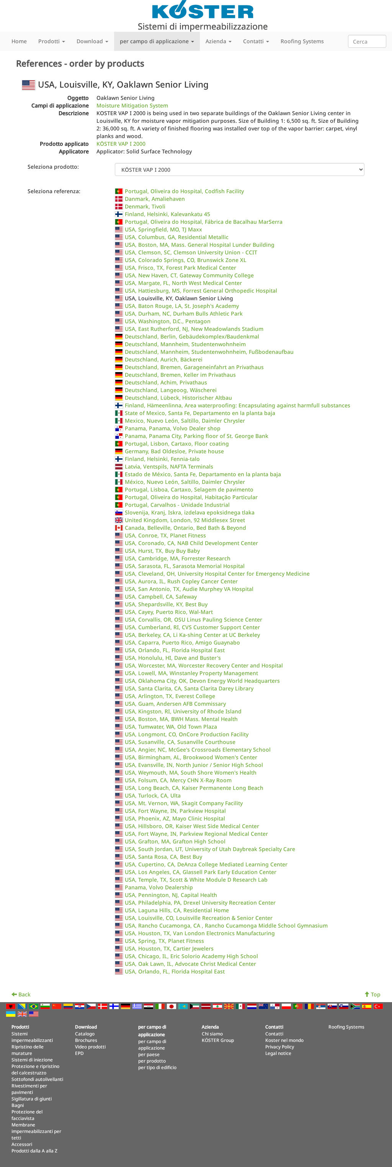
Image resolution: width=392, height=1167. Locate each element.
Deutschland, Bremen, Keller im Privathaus (180, 374)
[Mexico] (241, 1005)
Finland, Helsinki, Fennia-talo (162, 458)
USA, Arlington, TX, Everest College (170, 696)
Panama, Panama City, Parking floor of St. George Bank (196, 435)
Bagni (17, 1105)
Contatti (274, 1033)
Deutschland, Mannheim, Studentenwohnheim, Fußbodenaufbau (209, 351)
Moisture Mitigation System (132, 105)
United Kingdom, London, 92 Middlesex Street (185, 520)
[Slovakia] (333, 1005)
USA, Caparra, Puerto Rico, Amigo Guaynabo (182, 642)
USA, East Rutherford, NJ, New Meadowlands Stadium (194, 328)
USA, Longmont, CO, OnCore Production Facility (186, 734)
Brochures (86, 1040)
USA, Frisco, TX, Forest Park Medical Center (180, 267)
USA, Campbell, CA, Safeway (161, 596)
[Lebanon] (218, 1005)
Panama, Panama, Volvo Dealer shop (172, 428)
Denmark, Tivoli (145, 206)
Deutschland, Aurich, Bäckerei (164, 359)
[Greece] (138, 1005)
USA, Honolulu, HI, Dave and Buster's (173, 657)
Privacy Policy (279, 1046)
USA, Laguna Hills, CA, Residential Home (177, 910)
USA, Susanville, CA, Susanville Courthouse (180, 741)
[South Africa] (356, 1005)
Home (19, 41)
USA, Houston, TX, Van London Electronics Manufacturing (200, 933)
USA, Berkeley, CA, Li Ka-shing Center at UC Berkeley (192, 634)
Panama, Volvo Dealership (159, 887)
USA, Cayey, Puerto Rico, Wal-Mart (169, 611)
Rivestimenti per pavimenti (29, 1088)
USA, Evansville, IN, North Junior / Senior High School (194, 764)
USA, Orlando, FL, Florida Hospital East (175, 650)
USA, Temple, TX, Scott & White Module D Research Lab (196, 879)
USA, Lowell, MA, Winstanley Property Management (191, 673)
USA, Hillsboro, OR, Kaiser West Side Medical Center (192, 826)
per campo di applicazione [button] (155, 41)
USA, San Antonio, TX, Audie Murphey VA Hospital (189, 588)
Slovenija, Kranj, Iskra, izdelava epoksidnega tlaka (190, 512)
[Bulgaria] (46, 1005)
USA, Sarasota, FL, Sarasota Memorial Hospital (185, 566)
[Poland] (287, 1005)
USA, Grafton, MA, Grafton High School (175, 841)
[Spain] (367, 1005)
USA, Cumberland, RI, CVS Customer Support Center (192, 627)
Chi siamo (212, 1033)
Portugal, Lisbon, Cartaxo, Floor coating (177, 443)
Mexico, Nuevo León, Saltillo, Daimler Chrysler (185, 420)
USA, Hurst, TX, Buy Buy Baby (162, 550)
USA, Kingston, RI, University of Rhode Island (183, 711)
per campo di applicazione (152, 1044)
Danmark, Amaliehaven (155, 198)
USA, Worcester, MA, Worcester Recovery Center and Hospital (204, 665)
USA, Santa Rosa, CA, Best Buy (163, 856)
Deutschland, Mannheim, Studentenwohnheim (185, 344)
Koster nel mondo (284, 1040)
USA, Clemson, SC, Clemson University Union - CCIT (191, 252)
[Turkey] (379, 1005)
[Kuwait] (195, 1005)
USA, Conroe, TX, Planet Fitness (165, 535)
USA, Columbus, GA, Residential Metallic (177, 237)
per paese (149, 1054)
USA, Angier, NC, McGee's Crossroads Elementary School (198, 749)
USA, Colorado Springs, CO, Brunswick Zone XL (186, 260)
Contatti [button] (254, 41)
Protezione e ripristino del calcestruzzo (35, 1069)
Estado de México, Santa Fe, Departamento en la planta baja (203, 474)
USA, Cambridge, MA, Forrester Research (177, 558)
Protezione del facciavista (26, 1114)
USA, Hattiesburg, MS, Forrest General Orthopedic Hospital (201, 290)
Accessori (21, 1144)
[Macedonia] (229, 1005)
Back (24, 994)
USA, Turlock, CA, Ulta (153, 795)
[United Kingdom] (23, 1013)
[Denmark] (103, 1005)
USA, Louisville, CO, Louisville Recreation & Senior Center (199, 917)
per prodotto (152, 1061)
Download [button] (91, 41)
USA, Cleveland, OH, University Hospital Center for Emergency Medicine (217, 573)
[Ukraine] (11, 1013)
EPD (79, 1053)
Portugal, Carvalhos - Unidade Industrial (177, 504)
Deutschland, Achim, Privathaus (166, 382)
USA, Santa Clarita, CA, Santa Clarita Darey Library (189, 688)
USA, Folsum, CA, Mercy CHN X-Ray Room (178, 780)
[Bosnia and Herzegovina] (23, 1005)
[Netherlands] (252, 1005)
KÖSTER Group (218, 1040)
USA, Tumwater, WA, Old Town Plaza (171, 726)
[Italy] (161, 1005)
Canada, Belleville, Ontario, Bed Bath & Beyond (185, 527)
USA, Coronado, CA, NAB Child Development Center (191, 543)
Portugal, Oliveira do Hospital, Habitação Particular (191, 497)
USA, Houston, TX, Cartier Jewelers (169, 948)
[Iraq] (149, 1005)
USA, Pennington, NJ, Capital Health (171, 894)
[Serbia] (321, 1005)
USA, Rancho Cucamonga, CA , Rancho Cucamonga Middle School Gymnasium (226, 925)
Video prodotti (90, 1046)
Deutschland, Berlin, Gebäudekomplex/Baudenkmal (192, 336)
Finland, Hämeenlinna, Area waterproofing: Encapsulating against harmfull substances (237, 405)
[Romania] (310, 1005)
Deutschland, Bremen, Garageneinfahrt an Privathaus (194, 367)
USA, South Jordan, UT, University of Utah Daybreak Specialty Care (210, 849)
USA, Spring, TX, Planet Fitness (164, 940)
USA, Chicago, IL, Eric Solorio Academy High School (191, 956)
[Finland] (115, 1005)
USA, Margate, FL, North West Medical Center (183, 282)
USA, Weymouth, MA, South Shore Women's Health (190, 772)
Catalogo (85, 1033)
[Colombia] (69, 1005)
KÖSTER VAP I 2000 (120, 143)
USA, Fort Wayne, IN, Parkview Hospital (175, 810)
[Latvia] (206, 1005)
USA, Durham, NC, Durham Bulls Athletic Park (184, 313)
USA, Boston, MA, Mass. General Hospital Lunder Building (199, 244)
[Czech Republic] (92, 1005)
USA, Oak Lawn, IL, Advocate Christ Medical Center (190, 963)
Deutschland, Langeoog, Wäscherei (171, 390)
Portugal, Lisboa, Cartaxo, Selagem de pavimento (189, 489)
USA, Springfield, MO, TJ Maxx (163, 229)
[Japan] (172, 1005)
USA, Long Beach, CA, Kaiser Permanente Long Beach (194, 787)
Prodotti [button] (49, 41)
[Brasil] (34, 1005)
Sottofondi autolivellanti (37, 1079)
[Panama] (275, 1005)
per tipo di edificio (157, 1067)
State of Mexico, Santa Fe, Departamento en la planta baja (200, 413)
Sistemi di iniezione (32, 1059)
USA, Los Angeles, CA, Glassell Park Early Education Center (200, 872)
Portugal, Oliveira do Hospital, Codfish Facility (184, 191)
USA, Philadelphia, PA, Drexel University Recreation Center (200, 902)
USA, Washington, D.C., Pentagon (168, 321)
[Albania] (11, 1005)
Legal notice (278, 1053)
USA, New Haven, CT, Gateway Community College (189, 275)
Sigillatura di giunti (31, 1098)
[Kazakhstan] (183, 1005)
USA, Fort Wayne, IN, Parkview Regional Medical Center (196, 833)
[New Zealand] (264, 1005)
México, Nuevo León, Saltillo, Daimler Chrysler (185, 481)
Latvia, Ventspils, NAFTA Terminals (169, 466)
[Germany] (126, 1005)
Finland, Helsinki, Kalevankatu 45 (167, 214)
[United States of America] (34, 1013)
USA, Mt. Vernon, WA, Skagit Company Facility (184, 803)
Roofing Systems (302, 41)
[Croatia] (80, 1005)
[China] (57, 1005)
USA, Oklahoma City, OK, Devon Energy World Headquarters (202, 680)
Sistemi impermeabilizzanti (32, 1036)
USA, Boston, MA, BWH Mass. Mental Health (181, 719)
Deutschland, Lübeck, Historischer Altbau (178, 397)
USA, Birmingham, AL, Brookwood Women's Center (191, 757)
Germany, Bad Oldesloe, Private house (174, 451)
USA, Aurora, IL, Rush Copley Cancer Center (181, 581)
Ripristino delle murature (27, 1049)
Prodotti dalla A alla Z (34, 1150)
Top (375, 994)
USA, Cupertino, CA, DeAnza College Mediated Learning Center (206, 864)
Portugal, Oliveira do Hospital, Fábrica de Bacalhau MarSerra (204, 221)
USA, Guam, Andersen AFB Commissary (175, 703)
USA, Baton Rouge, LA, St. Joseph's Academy (182, 305)
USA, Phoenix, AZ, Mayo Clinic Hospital (175, 818)
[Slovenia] (344, 1005)
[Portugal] (298, 1005)
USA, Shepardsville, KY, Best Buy (166, 604)
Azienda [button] (217, 41)
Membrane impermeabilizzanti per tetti (36, 1131)
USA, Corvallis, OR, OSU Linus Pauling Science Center (193, 619)
